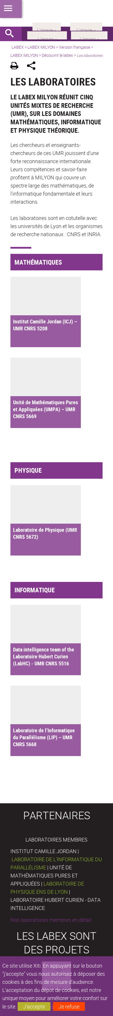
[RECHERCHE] (11, 34)
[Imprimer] (16, 66)
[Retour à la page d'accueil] (56, 13)
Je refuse (69, 1006)
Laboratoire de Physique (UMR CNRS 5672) (45, 533)
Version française (74, 47)
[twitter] (86, 26)
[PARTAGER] (33, 66)
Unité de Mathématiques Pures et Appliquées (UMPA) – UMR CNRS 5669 (45, 409)
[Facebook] (47, 34)
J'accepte (34, 1006)
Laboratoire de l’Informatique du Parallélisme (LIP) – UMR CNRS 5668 (44, 737)
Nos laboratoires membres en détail (50, 919)
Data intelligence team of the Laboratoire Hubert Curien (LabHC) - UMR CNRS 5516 (43, 656)
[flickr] (46, 26)
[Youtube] (89, 34)
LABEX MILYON (41, 47)
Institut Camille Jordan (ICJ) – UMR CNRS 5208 (45, 325)
